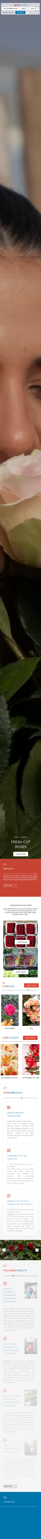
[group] (20, 1012)
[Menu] (27, 12)
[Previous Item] (4, 1250)
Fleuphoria (11, 1214)
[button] (34, 974)
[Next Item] (37, 1250)
